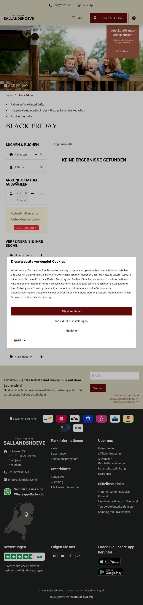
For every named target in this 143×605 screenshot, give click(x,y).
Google (40, 292)
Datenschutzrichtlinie (23, 292)
